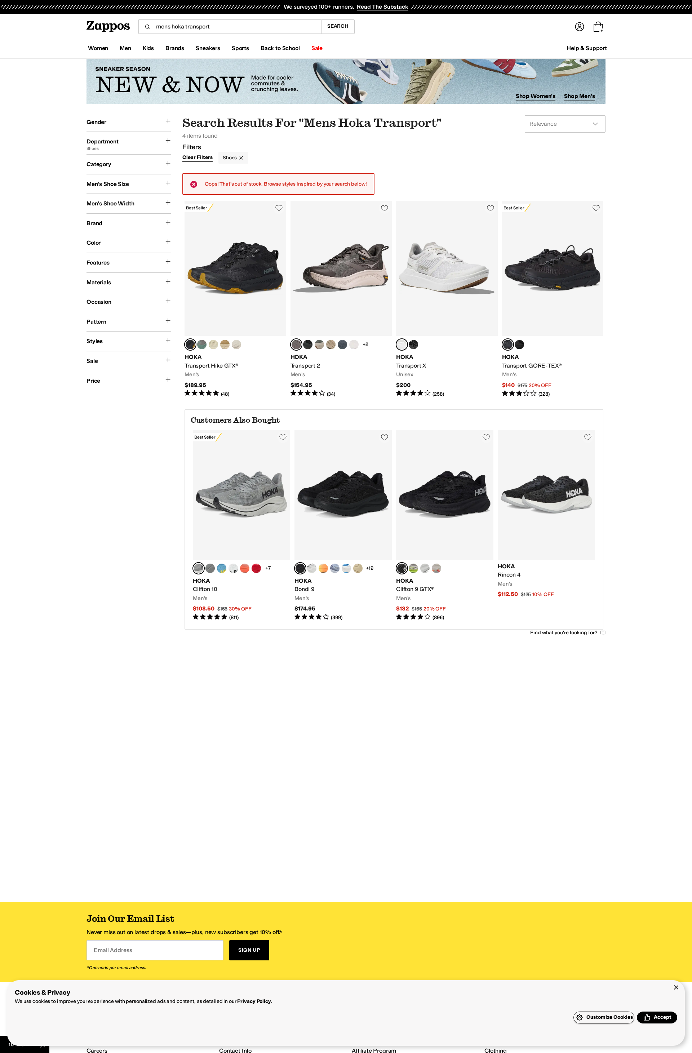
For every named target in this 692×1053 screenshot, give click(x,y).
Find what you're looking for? (564, 633)
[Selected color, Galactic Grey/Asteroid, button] (198, 568)
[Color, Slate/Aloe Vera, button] (413, 568)
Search (338, 26)
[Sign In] (579, 26)
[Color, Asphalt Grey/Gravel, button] (436, 568)
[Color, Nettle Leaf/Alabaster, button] (236, 344)
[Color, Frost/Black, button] (312, 568)
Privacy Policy (254, 1001)
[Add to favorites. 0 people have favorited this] (279, 208)
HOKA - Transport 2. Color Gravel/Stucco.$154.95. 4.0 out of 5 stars (341, 299)
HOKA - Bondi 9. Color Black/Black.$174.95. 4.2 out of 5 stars (343, 525)
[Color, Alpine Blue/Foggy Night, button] (221, 568)
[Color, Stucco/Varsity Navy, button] (354, 344)
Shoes (230, 158)
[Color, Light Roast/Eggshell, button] (213, 344)
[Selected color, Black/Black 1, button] (402, 568)
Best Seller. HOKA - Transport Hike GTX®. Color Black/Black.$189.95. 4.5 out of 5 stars (235, 299)
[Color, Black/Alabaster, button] (308, 344)
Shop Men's (579, 96)
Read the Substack (382, 6)
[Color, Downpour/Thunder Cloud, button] (335, 568)
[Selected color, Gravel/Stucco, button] (296, 344)
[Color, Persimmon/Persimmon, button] (244, 568)
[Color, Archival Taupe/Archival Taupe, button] (331, 344)
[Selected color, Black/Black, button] (190, 344)
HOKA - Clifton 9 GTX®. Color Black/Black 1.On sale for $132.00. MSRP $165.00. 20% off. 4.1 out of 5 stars (444, 525)
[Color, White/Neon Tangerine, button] (323, 568)
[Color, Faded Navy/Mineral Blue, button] (342, 344)
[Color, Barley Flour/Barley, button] (358, 568)
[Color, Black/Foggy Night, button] (425, 568)
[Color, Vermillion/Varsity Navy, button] (256, 568)
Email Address (113, 950)
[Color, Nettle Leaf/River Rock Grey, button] (319, 344)
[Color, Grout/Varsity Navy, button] (346, 568)
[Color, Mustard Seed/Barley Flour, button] (225, 344)
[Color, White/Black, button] (233, 568)
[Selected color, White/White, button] (402, 344)
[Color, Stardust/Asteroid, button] (210, 568)
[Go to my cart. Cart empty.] (598, 26)
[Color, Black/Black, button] (413, 344)
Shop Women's (536, 96)
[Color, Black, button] (519, 344)
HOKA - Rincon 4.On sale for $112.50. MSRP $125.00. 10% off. (546, 525)
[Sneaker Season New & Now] (346, 81)
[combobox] (229, 26)
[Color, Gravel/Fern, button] (202, 344)
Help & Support (587, 48)
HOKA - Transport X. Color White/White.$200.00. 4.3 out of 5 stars (447, 299)
